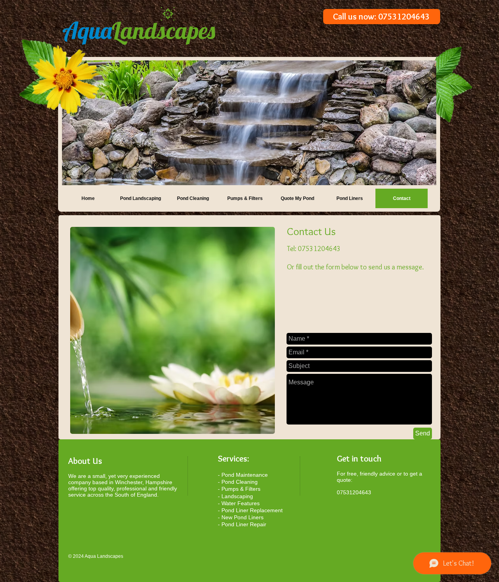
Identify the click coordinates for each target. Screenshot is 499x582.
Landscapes (138, 30)
